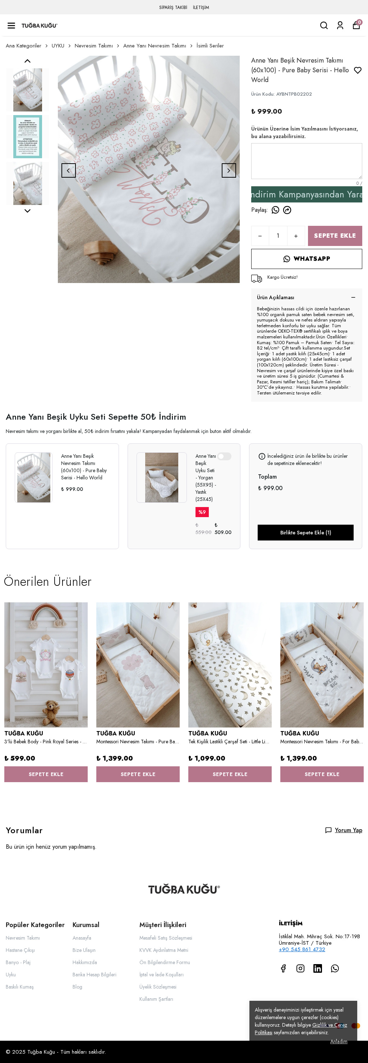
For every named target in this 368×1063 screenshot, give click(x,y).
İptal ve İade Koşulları (161, 974)
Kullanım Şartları (156, 999)
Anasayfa (82, 937)
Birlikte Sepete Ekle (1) (305, 532)
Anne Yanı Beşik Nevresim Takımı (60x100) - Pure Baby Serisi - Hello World (84, 466)
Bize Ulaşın (84, 950)
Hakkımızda (85, 962)
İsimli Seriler (210, 46)
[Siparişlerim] (340, 25)
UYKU (58, 46)
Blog (77, 986)
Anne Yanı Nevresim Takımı (154, 46)
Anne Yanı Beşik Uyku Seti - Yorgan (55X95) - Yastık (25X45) (206, 477)
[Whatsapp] (335, 968)
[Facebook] (283, 968)
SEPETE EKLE (335, 236)
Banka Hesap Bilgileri (94, 974)
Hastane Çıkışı (20, 950)
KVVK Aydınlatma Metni (163, 950)
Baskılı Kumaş (20, 986)
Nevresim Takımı (94, 46)
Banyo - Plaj (18, 962)
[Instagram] (300, 968)
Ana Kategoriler (23, 46)
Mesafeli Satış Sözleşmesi (165, 937)
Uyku (11, 974)
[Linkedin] (317, 968)
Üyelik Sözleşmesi (157, 986)
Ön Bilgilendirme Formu (164, 962)
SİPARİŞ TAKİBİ (173, 7)
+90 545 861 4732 (302, 949)
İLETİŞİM (201, 7)
